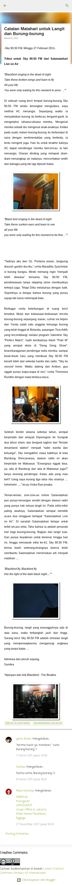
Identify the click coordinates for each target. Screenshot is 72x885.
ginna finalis (23, 739)
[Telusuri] (67, 5)
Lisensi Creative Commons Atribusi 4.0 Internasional (31, 871)
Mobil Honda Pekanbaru (31, 814)
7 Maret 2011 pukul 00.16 (31, 756)
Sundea (20, 767)
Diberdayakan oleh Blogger (38, 880)
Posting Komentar (17, 834)
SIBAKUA (22, 797)
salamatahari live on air (48, 723)
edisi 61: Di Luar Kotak (18, 723)
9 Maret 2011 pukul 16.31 (31, 779)
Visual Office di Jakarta (31, 810)
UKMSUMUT (24, 805)
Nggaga (20, 818)
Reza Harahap (25, 791)
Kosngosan (23, 801)
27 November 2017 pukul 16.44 (35, 824)
